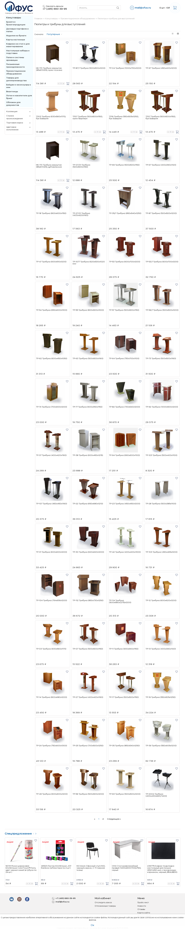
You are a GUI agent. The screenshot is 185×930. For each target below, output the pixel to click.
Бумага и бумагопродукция (15, 23)
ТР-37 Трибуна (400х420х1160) (51, 455)
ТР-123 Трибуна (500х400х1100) (161, 455)
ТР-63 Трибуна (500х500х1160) (88, 358)
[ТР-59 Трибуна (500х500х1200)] (89, 779)
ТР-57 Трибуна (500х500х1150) (124, 310)
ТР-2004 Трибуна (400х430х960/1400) (156, 795)
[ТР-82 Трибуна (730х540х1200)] (125, 392)
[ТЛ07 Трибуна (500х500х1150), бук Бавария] (162, 102)
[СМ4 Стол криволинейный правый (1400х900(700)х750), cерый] (128, 851)
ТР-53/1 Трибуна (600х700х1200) (162, 262)
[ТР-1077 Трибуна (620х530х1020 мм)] (89, 247)
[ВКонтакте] (20, 899)
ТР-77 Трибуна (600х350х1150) (87, 407)
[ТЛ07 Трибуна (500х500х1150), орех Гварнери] (89, 102)
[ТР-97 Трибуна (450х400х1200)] (162, 53)
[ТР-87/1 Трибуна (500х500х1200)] (89, 53)
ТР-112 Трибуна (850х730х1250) (88, 600)
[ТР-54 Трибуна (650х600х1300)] (52, 295)
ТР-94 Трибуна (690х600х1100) (124, 455)
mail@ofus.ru (143, 8)
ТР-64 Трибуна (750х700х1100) (124, 358)
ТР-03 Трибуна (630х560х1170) (51, 649)
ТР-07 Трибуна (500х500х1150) (88, 649)
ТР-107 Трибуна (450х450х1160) (51, 504)
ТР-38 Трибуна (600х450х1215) (88, 455)
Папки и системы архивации (15, 58)
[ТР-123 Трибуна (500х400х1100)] (162, 440)
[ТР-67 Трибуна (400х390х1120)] (162, 150)
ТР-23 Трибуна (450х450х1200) (124, 504)
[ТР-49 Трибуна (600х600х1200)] (52, 779)
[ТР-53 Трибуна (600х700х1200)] (125, 247)
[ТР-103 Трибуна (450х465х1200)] (162, 537)
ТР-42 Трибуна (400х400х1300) (125, 552)
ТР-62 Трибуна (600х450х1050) (51, 358)
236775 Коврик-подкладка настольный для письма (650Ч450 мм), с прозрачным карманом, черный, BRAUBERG (162, 869)
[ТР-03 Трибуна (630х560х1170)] (52, 634)
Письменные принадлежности (15, 65)
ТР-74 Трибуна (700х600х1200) (51, 407)
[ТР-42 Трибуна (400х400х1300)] (125, 537)
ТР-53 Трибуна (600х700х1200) (124, 262)
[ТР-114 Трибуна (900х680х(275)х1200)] (125, 585)
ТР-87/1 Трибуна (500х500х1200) (89, 68)
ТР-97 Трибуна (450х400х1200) (161, 68)
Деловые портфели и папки (17, 30)
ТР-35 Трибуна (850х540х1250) (124, 746)
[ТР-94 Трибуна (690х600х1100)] (125, 440)
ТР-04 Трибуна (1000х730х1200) (125, 68)
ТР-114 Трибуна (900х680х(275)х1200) (120, 601)
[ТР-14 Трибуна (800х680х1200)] (52, 682)
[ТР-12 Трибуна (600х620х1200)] (162, 585)
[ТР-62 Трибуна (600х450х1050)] (52, 344)
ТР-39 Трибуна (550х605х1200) (161, 746)
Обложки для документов (13, 103)
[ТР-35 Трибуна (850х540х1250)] (125, 731)
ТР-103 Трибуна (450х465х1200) (161, 552)
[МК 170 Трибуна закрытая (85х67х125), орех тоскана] (52, 53)
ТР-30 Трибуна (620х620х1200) (88, 552)
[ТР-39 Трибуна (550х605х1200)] (162, 731)
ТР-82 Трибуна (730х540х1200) (124, 407)
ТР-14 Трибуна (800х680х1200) (51, 697)
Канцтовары (13, 18)
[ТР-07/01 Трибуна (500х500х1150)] (89, 150)
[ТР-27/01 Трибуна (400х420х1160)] (89, 198)
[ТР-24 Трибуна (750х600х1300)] (52, 731)
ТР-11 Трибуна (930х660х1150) (123, 649)
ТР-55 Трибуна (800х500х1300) (88, 310)
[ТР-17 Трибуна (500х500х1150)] (125, 682)
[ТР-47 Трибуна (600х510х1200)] (52, 247)
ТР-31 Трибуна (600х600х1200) (51, 552)
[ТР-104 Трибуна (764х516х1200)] (52, 585)
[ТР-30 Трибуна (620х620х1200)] (89, 537)
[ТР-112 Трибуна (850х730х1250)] (89, 585)
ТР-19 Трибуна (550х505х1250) (160, 697)
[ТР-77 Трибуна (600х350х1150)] (89, 392)
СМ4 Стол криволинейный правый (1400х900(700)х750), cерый (126, 868)
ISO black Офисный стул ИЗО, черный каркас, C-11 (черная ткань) (90, 868)
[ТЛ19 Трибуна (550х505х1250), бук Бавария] (125, 102)
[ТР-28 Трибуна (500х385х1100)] (162, 489)
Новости (141, 906)
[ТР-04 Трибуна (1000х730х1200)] (125, 53)
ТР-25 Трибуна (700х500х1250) (88, 746)
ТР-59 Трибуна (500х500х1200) (88, 794)
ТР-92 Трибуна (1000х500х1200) (162, 407)
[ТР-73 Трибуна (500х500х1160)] (162, 344)
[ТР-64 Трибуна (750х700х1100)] (125, 344)
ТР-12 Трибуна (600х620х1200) (161, 600)
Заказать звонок (54, 6)
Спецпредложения (18, 833)
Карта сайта (143, 913)
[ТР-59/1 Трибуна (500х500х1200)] (162, 295)
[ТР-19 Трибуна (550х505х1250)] (162, 682)
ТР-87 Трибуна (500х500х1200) (161, 213)
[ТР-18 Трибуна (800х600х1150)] (52, 198)
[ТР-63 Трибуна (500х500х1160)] (89, 344)
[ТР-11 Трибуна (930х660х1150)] (125, 634)
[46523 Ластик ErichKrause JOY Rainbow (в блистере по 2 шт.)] (57, 851)
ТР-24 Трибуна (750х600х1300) (51, 746)
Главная (38, 19)
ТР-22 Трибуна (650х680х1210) (88, 504)
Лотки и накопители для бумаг (19, 97)
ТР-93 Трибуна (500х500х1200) (124, 794)
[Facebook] (12, 899)
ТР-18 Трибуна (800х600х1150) (51, 213)
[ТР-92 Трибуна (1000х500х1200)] (162, 392)
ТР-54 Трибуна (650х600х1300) (51, 310)
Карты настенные (15, 40)
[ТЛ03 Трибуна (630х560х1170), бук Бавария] (52, 102)
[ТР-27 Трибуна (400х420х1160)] (89, 682)
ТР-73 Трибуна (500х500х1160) (161, 358)
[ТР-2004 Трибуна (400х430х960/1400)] (162, 779)
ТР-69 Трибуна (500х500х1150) (124, 165)
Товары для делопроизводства (16, 79)
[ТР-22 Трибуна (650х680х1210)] (89, 489)
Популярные (53, 34)
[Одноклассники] (27, 899)
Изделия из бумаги (16, 36)
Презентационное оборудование (16, 72)
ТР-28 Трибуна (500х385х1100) (161, 504)
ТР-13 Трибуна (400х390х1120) (161, 649)
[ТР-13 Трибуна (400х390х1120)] (162, 634)
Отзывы (141, 909)
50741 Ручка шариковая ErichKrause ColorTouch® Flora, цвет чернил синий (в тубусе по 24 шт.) (21, 869)
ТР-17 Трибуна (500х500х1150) (124, 697)
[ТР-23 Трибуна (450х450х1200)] (125, 489)
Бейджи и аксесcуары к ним (18, 86)
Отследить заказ (103, 902)
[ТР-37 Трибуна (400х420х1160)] (52, 440)
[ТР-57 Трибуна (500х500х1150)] (125, 295)
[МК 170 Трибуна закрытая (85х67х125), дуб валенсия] (52, 150)
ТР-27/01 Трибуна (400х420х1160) (81, 214)
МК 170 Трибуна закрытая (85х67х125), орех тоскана (49, 69)
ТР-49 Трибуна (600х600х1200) (51, 794)
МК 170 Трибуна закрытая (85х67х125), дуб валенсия (49, 166)
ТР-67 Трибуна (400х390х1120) (161, 165)
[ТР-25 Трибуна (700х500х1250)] (89, 731)
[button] (67, 42)
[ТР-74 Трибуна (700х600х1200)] (52, 392)
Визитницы (12, 91)
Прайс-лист (143, 902)
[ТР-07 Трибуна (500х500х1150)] (89, 634)
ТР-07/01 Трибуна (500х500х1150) (81, 166)
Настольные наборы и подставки (17, 52)
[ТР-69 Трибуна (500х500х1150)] (125, 150)
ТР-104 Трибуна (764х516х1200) (51, 600)
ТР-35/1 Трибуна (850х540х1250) (125, 213)
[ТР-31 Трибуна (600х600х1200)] (52, 537)
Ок (92, 925)
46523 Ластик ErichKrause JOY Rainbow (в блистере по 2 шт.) (56, 867)
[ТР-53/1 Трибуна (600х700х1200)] (162, 247)
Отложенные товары (105, 906)
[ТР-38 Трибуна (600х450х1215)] (89, 440)
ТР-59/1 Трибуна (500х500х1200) (162, 310)
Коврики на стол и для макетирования (18, 45)
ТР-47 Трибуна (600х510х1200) (51, 262)
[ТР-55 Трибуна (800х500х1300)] (89, 295)
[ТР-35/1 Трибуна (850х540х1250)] (125, 198)
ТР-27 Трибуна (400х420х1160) (88, 697)
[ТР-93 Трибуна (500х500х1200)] (125, 779)
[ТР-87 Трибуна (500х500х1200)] (162, 198)
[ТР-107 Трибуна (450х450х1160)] (52, 489)
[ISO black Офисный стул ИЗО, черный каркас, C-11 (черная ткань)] (92, 851)
